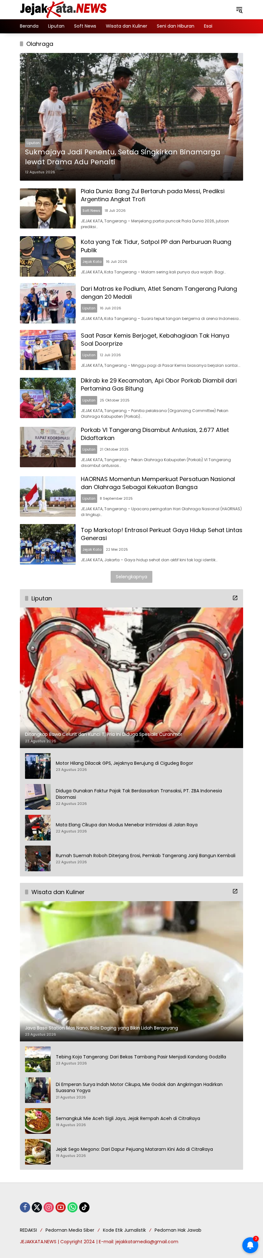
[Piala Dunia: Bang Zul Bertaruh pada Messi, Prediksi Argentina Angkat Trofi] (48, 208)
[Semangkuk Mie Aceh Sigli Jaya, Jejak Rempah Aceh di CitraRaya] (38, 1121)
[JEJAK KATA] (65, 9)
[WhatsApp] (72, 1207)
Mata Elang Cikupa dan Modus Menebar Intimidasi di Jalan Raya (127, 825)
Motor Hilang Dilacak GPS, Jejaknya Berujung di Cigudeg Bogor (124, 763)
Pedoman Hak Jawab (178, 1230)
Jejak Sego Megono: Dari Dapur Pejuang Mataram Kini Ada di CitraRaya (134, 1149)
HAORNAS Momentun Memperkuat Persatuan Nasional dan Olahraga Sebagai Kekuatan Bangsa (158, 483)
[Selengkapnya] (235, 598)
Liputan (33, 142)
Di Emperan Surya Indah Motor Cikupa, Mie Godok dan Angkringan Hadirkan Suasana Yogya (139, 1087)
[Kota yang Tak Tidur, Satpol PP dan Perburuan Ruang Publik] (48, 256)
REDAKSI (28, 1230)
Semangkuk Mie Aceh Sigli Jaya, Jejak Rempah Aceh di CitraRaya (128, 1119)
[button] (239, 9)
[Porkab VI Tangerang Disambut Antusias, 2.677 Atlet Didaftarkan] (48, 447)
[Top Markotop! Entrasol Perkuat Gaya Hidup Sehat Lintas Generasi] (48, 544)
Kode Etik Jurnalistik (124, 1230)
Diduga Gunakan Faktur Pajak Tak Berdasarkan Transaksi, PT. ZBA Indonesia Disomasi (139, 794)
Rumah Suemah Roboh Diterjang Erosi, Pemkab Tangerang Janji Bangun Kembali (145, 856)
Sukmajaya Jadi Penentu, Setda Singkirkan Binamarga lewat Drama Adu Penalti (122, 157)
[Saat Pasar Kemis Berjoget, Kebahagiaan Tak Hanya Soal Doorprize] (48, 350)
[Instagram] (49, 1207)
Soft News (91, 210)
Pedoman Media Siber (70, 1230)
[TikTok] (84, 1207)
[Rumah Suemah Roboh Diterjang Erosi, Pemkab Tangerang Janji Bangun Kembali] (38, 858)
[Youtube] (60, 1207)
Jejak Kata (92, 261)
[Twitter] (37, 1207)
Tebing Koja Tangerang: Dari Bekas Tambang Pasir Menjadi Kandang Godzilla (141, 1057)
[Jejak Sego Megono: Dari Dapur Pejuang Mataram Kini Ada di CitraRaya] (38, 1152)
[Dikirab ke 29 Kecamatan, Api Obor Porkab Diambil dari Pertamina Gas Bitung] (48, 398)
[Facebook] (25, 1207)
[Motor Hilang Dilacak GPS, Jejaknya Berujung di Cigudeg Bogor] (38, 766)
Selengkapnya (131, 576)
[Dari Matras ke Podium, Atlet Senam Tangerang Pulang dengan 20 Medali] (48, 303)
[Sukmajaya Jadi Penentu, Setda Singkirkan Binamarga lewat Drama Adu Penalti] (131, 117)
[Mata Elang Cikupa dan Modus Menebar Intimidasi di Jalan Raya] (38, 827)
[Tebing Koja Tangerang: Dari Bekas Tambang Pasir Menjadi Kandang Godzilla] (38, 1059)
